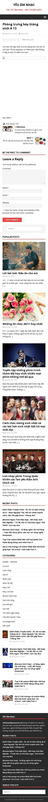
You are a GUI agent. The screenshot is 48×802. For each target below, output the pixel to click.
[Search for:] (24, 229)
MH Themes (39, 799)
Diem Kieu (24, 33)
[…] (4, 286)
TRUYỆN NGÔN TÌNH (11, 617)
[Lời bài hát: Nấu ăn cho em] (24, 269)
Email (5, 195)
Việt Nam (6, 625)
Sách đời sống (8, 600)
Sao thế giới (7, 604)
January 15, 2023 (11, 33)
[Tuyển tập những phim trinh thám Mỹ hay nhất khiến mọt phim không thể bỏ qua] (24, 366)
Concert (6, 566)
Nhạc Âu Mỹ (8, 583)
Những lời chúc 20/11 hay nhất (23, 324)
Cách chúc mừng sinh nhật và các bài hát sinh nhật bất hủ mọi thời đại (24, 426)
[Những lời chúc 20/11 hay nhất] (24, 319)
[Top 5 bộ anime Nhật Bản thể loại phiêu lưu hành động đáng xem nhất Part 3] (8, 686)
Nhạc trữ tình (8, 591)
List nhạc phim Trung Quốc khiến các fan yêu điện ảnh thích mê (20, 479)
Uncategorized (9, 621)
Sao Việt (6, 609)
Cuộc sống (7, 570)
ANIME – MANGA (10, 562)
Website (6, 202)
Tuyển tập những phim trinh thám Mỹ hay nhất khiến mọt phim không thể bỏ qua (22, 373)
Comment (7, 168)
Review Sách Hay (10, 596)
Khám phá (7, 579)
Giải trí (5, 574)
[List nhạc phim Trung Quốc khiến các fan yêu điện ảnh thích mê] (24, 471)
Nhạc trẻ (6, 587)
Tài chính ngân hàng (11, 613)
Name (5, 188)
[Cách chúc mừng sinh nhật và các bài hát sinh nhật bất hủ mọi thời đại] (24, 419)
